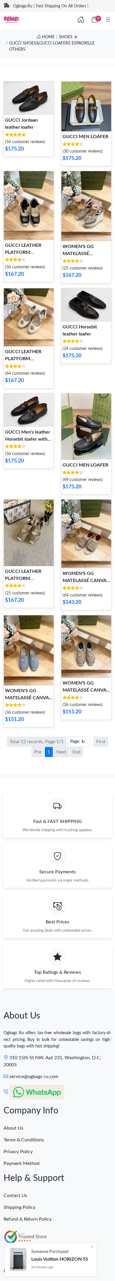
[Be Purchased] (18, 1259)
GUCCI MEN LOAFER (85, 136)
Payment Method (22, 1163)
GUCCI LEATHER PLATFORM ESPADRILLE (23, 252)
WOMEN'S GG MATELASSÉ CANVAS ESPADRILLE (28, 697)
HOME (48, 37)
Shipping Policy (19, 1207)
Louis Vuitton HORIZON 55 (59, 1259)
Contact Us (15, 1195)
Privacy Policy (18, 1151)
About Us (13, 1128)
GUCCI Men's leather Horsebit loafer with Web (27, 439)
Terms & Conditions (24, 1140)
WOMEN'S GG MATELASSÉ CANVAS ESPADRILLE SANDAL (86, 580)
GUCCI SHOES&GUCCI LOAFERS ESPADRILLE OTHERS (52, 46)
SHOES (66, 37)
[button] (75, 36)
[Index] (80, 20)
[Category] (108, 20)
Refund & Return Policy (28, 1219)
